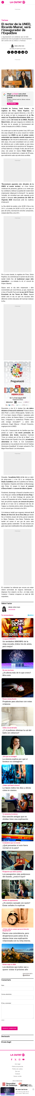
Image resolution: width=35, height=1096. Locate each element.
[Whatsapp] (19, 52)
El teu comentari (6, 1003)
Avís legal (17, 1064)
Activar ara (12, 103)
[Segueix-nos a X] (15, 1059)
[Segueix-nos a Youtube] (23, 1059)
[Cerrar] (33, 1089)
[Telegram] (22, 52)
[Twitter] (12, 52)
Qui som (17, 1071)
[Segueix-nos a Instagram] (19, 1059)
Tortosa (4, 20)
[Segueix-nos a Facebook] (11, 1059)
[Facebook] (8, 52)
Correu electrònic (6, 994)
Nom (2, 985)
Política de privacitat (17, 1066)
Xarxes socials (18, 1076)
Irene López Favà (19, 46)
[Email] (26, 52)
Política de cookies (17, 1069)
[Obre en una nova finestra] (9, 1084)
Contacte (17, 1074)
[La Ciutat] (17, 2)
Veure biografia (11, 609)
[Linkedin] (15, 52)
